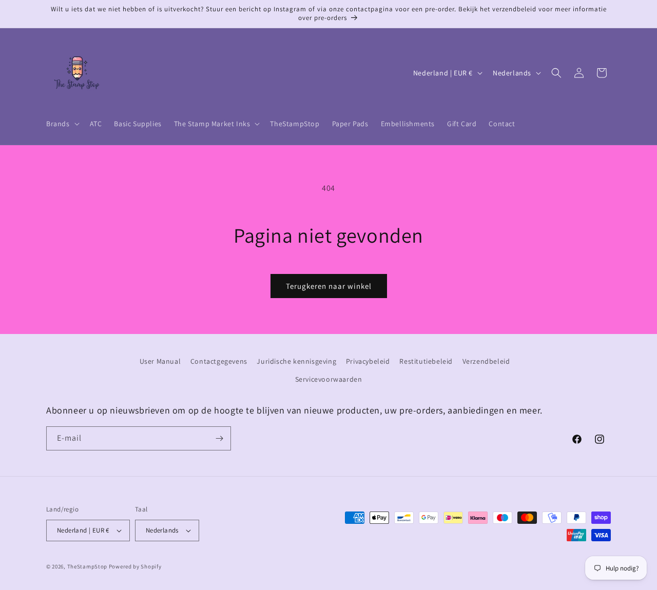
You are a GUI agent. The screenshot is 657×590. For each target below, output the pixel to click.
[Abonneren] (219, 438)
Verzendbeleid (486, 361)
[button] (62, 123)
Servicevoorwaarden (328, 379)
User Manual (160, 361)
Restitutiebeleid (426, 361)
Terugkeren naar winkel (329, 286)
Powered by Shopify (135, 566)
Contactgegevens (218, 361)
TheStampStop (87, 566)
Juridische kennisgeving (296, 361)
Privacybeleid (368, 361)
